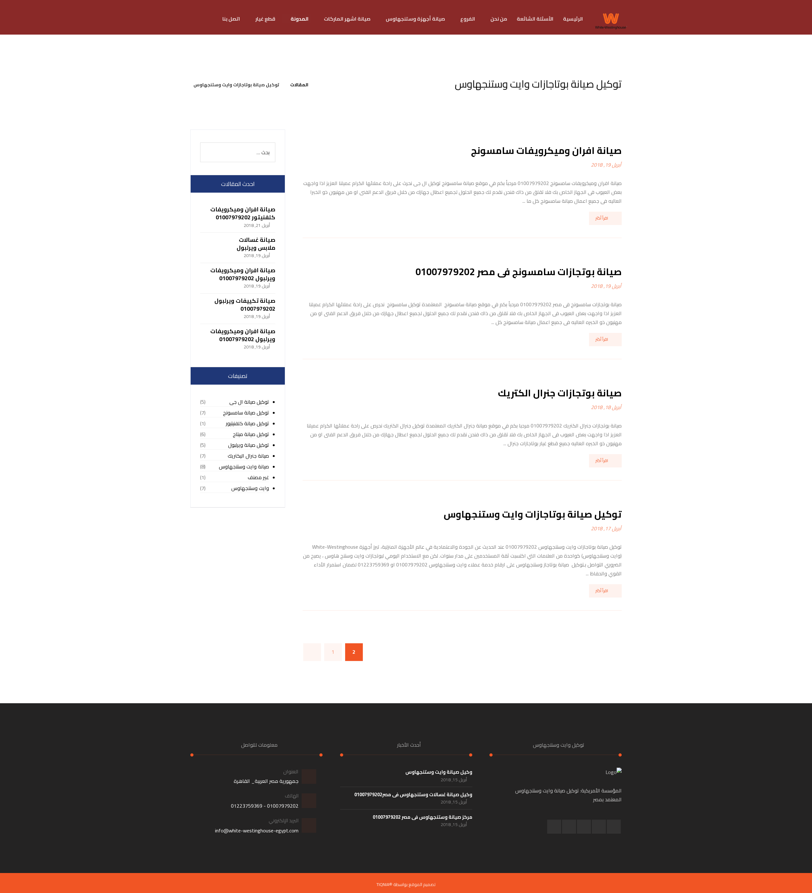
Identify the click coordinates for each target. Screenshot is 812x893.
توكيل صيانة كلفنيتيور (247, 423)
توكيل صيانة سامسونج (246, 412)
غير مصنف (258, 477)
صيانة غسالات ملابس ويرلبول (256, 244)
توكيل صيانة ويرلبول (248, 445)
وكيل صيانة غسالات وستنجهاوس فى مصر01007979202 (413, 794)
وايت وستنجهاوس (250, 488)
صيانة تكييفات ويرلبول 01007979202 (244, 304)
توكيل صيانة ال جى (249, 402)
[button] (614, 827)
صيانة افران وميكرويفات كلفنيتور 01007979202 (242, 213)
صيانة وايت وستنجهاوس (244, 466)
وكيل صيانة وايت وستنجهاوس (438, 772)
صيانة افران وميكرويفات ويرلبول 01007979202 (242, 274)
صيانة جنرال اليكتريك (248, 455)
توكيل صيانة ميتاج (251, 434)
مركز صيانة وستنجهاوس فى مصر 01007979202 (422, 817)
